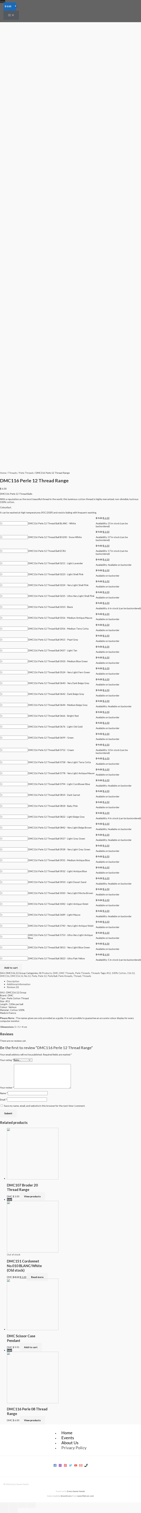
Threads (12, 472)
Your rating (7, 1060)
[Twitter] (70, 1466)
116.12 (131, 973)
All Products (45, 973)
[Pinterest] (65, 1466)
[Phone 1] (86, 1466)
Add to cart (11, 967)
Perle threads (65, 975)
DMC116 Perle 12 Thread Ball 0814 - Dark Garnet (54, 794)
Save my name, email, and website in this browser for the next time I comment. (44, 1105)
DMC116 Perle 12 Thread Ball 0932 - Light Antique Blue (57, 871)
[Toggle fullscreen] (22, 1505)
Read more (37, 1277)
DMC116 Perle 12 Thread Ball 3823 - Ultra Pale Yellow (56, 958)
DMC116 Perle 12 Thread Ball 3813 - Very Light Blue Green (59, 947)
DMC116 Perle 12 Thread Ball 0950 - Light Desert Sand (57, 882)
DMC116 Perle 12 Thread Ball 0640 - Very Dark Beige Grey (58, 683)
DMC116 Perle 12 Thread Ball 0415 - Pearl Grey (53, 639)
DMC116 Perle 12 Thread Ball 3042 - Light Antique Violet (58, 903)
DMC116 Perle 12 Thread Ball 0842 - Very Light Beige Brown (60, 827)
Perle (34, 975)
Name (4, 1093)
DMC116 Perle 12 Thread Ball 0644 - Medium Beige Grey (58, 704)
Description (13, 981)
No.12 (27, 975)
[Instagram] (60, 1466)
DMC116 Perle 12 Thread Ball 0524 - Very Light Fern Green (59, 672)
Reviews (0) (13, 987)
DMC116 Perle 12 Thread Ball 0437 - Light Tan (52, 650)
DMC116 (4, 975)
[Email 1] (80, 1466)
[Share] (13, 1505)
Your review (7, 1087)
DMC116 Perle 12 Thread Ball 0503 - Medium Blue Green (58, 661)
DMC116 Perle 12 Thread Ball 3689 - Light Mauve (54, 914)
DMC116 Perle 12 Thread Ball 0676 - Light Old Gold (55, 726)
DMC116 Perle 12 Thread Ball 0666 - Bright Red (53, 715)
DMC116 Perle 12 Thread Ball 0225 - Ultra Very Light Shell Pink (61, 595)
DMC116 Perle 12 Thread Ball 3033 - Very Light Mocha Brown (60, 893)
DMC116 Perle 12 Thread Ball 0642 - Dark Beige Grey (56, 693)
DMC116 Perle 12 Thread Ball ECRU (47, 550)
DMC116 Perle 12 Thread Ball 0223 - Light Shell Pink (55, 574)
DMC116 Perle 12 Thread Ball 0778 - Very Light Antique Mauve (61, 773)
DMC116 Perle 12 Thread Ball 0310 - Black (50, 606)
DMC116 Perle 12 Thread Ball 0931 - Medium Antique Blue (59, 860)
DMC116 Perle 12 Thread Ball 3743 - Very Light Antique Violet (61, 925)
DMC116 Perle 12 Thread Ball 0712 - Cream (51, 750)
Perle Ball (52, 975)
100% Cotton (119, 973)
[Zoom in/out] (31, 1505)
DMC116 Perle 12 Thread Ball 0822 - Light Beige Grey (56, 816)
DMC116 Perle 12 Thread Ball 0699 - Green (51, 737)
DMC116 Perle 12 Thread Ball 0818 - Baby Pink (53, 805)
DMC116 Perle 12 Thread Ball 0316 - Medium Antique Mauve (60, 617)
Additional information (18, 984)
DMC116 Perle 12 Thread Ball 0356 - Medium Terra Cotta (58, 628)
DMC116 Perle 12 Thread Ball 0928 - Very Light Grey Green (59, 849)
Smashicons (66, 1496)
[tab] (74, 981)
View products (32, 1196)
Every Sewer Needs (76, 1491)
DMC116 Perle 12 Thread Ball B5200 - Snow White (55, 537)
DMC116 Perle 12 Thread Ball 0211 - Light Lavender (55, 563)
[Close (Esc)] (4, 1505)
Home (3, 472)
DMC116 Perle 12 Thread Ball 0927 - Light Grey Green (56, 838)
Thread (77, 975)
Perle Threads (26, 472)
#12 (109, 973)
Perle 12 (42, 975)
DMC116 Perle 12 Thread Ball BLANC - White (52, 523)
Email (3, 1099)
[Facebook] (55, 1466)
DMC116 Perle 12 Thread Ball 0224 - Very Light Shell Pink (58, 585)
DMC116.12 (16, 975)
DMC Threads (66, 973)
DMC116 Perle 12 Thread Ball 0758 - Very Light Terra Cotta (59, 762)
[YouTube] (75, 1466)
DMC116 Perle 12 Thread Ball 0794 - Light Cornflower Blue (59, 784)
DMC (55, 973)
